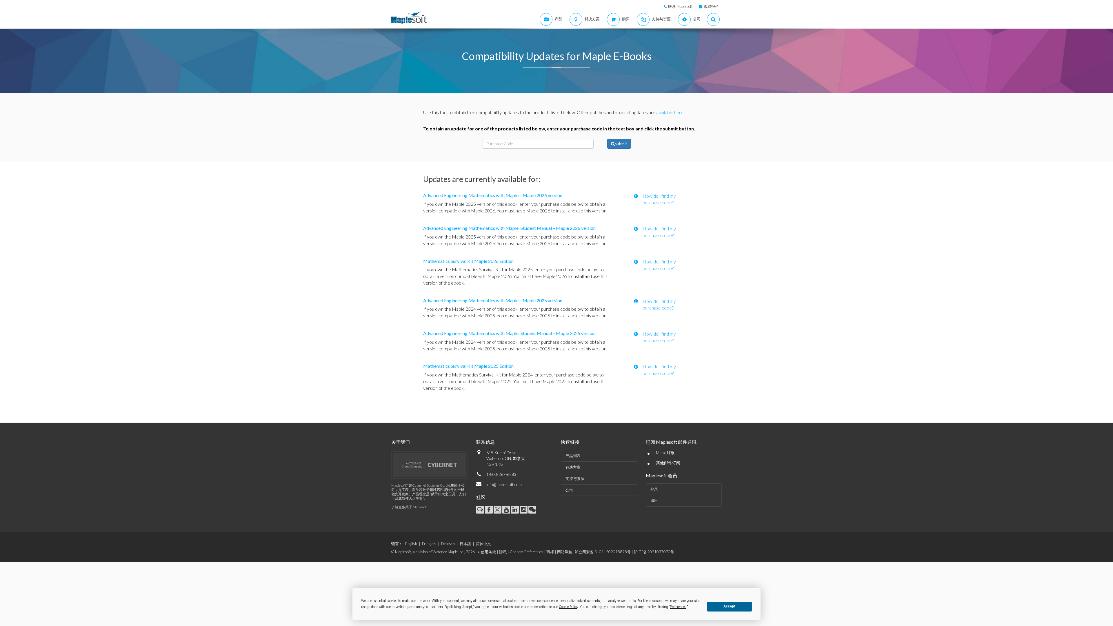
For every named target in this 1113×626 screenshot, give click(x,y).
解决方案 (573, 467)
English (411, 543)
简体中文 (483, 543)
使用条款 (488, 551)
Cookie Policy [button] (568, 607)
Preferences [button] (678, 607)
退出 (654, 500)
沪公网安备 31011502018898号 (603, 551)
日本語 (465, 543)
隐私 (503, 551)
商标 (550, 551)
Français (429, 543)
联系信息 (485, 442)
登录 (654, 489)
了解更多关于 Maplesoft (409, 507)
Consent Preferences (526, 551)
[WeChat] (532, 510)
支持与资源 (574, 478)
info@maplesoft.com (504, 484)
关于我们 (400, 442)
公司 (569, 490)
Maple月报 (665, 452)
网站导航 (564, 551)
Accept (729, 606)
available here (669, 112)
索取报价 (711, 6)
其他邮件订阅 (668, 462)
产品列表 (573, 455)
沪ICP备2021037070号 (654, 551)
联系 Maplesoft (680, 6)
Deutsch (448, 543)
